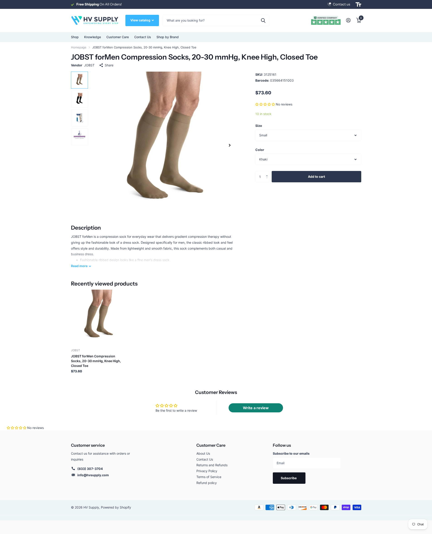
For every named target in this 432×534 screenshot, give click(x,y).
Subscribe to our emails (291, 453)
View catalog (140, 20)
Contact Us (142, 37)
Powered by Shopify (116, 507)
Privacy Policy (206, 471)
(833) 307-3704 (90, 469)
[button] (265, 104)
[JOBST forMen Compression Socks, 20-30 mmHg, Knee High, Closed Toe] (98, 317)
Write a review (256, 408)
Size (258, 126)
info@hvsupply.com (93, 475)
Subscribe (289, 478)
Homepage (78, 47)
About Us (203, 453)
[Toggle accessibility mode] (358, 4)
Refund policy (206, 483)
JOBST (89, 65)
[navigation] (79, 80)
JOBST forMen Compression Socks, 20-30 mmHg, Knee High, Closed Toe (96, 361)
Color (259, 150)
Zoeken (263, 20)
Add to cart (316, 176)
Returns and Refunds (211, 465)
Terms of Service (208, 477)
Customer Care (210, 445)
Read (79, 266)
